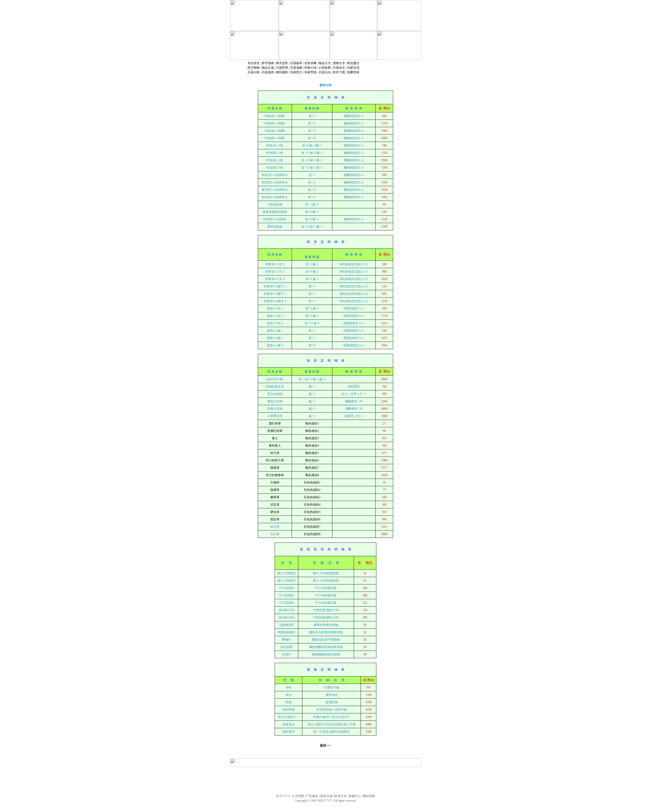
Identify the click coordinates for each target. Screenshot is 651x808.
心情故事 (325, 67)
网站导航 (369, 796)
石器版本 (296, 63)
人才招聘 (298, 796)
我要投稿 (353, 72)
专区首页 (253, 63)
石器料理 (282, 67)
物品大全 (325, 63)
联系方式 (340, 796)
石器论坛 (325, 72)
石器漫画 (268, 72)
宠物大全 (339, 63)
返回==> (325, 745)
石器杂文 (339, 67)
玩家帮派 (310, 72)
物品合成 (268, 67)
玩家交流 (353, 67)
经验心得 (310, 67)
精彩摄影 (282, 72)
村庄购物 (253, 67)
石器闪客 (253, 72)
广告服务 (312, 796)
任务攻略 (310, 63)
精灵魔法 (353, 63)
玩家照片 (296, 72)
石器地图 (296, 67)
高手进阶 (282, 63)
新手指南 (268, 63)
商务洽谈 (326, 796)
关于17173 (283, 796)
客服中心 (355, 796)
